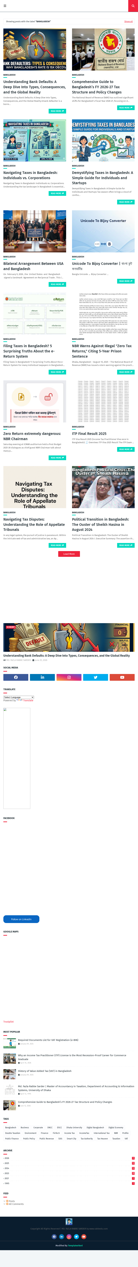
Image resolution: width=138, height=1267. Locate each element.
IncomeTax (84, 1133)
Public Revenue (47, 1139)
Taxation (116, 1139)
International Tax (102, 1133)
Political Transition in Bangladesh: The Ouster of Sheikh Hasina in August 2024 (100, 524)
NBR (116, 1133)
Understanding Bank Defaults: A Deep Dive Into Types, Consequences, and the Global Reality (34, 86)
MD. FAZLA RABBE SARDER (18, 660)
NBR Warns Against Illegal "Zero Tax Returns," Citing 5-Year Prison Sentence (102, 351)
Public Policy (29, 1139)
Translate (28, 700)
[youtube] (122, 677)
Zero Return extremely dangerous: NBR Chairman (32, 436)
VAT (126, 1139)
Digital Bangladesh (95, 1127)
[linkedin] (42, 677)
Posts (11, 1201)
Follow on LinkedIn (21, 919)
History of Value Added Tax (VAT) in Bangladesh (45, 1071)
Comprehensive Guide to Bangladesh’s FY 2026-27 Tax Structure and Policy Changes (97, 86)
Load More (69, 554)
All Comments (16, 1204)
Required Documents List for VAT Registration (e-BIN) (48, 1040)
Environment (30, 1133)
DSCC (59, 1127)
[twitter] (95, 677)
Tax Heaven (102, 1139)
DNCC (50, 1127)
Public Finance (12, 1139)
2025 (69, 1163)
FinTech (56, 1133)
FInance (44, 1133)
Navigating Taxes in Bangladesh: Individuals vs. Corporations (30, 175)
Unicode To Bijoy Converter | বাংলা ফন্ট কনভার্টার (102, 266)
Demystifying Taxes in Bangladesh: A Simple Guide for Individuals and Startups (102, 177)
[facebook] (15, 677)
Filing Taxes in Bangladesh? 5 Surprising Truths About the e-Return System (29, 351)
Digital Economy (116, 1127)
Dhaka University (74, 1127)
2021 (69, 1178)
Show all (128, 21)
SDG (60, 1139)
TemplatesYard (75, 1245)
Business (25, 1127)
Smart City (71, 1139)
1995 (69, 1183)
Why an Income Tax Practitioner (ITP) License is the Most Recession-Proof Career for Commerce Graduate (72, 1057)
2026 (69, 1158)
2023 (69, 1173)
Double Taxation (12, 1133)
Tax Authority (87, 1139)
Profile (125, 1133)
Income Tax (69, 1133)
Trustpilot (8, 1021)
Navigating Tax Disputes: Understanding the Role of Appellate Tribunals (34, 524)
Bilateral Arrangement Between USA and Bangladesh (33, 266)
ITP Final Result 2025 (89, 433)
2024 (69, 1168)
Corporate (38, 1127)
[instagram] (69, 677)
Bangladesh (9, 75)
